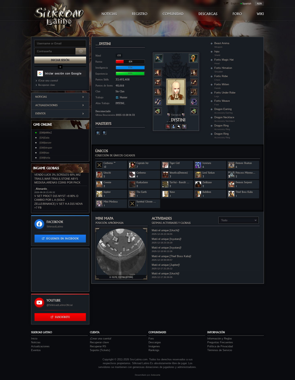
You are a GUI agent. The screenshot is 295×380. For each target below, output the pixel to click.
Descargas (155, 342)
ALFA (259, 3)
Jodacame (155, 375)
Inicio (34, 338)
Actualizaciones (46, 105)
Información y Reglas (219, 338)
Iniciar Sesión (60, 60)
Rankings (154, 350)
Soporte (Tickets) (100, 350)
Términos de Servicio (219, 350)
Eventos (40, 113)
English (235, 3)
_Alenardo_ (41, 188)
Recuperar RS (98, 346)
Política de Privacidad (220, 346)
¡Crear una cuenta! (48, 80)
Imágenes (154, 346)
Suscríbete (62, 317)
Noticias (41, 96)
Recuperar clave (46, 85)
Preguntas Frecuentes (220, 342)
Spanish (246, 3)
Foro (151, 338)
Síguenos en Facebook (62, 238)
